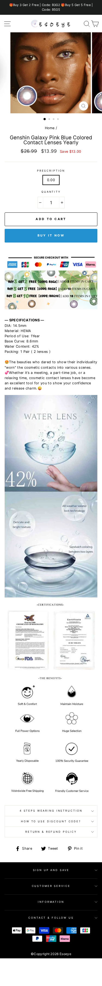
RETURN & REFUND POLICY (51, 831)
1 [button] (45, 119)
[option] (51, 7)
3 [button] (54, 119)
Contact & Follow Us (51, 917)
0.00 (51, 180)
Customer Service (51, 885)
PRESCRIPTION (51, 170)
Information (51, 901)
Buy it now (51, 235)
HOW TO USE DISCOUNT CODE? (51, 821)
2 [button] (49, 119)
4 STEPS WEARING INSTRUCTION (51, 810)
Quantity (51, 191)
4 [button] (58, 119)
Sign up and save (51, 870)
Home (50, 128)
